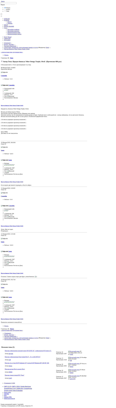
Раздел (8, 9)
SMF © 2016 (16, 386)
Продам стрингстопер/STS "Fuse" (14, 375)
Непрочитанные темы (13, 32)
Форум (8, 8)
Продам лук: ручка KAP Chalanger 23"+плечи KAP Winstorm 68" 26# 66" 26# (27, 363)
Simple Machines (25, 386)
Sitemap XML (8, 397)
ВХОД (6, 25)
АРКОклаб (7, 38)
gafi (10, 359)
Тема (7, 11)
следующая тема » (17, 52)
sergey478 (72, 379)
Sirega (10, 366)
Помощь (9, 23)
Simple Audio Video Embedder (13, 390)
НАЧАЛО (7, 18)
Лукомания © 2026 (9, 383)
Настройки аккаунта (13, 31)
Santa (2, 150)
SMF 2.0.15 (7, 386)
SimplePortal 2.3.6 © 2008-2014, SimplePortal (18, 388)
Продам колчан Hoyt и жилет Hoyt (15, 369)
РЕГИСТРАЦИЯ (9, 26)
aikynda (11, 353)
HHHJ (10, 372)
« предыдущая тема (6, 52)
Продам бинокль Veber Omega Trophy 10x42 (12, 105)
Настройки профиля (13, 29)
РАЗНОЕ (6, 20)
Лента (3, 1)
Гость (5, 28)
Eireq (47, 47)
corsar (71, 354)
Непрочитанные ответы (14, 34)
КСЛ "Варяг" (8, 37)
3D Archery (7, 40)
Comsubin (4, 75)
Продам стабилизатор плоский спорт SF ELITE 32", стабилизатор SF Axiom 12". (28, 350)
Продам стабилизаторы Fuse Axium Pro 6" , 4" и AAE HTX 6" (22, 357)
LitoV (10, 378)
